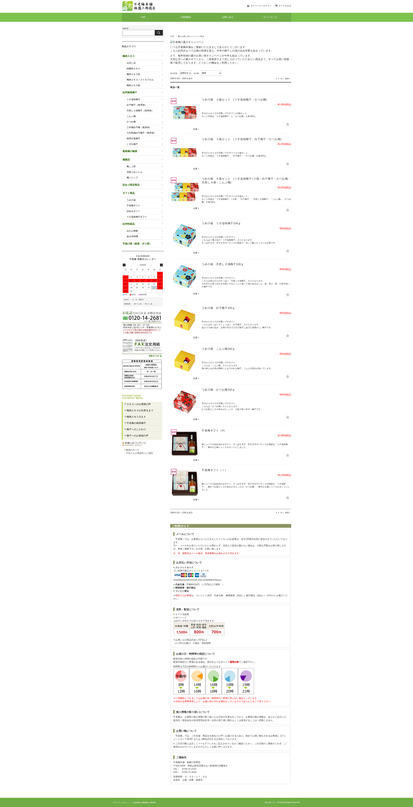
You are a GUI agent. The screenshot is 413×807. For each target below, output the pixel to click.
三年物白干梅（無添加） (139, 127)
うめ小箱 (131, 200)
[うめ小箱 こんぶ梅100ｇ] (184, 361)
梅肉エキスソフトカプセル (140, 80)
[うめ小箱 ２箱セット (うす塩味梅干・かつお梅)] (184, 112)
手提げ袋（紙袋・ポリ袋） (137, 243)
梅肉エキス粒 (133, 74)
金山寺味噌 (132, 236)
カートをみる (285, 6)
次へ (282, 78)
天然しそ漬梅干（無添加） (140, 110)
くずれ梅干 (132, 144)
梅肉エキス (129, 56)
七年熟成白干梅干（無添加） (141, 133)
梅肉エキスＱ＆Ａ (136, 416)
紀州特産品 (129, 223)
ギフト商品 (129, 193)
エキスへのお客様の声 (139, 404)
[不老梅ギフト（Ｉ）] (184, 482)
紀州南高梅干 (130, 92)
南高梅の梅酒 (130, 151)
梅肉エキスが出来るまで (140, 410)
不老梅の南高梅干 (136, 423)
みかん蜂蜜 (132, 231)
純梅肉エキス (133, 68)
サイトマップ (270, 17)
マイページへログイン (261, 6)
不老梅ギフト (133, 205)
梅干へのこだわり (136, 429)
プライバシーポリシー (121, 802)
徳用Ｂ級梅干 (133, 138)
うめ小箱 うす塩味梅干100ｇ (221, 223)
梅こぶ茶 (131, 166)
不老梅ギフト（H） (214, 430)
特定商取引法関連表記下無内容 (144, 802)
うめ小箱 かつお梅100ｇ (218, 389)
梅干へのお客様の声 (137, 435)
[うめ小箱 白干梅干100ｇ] (184, 320)
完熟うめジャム (134, 172)
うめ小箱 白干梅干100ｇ (218, 307)
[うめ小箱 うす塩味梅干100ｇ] (184, 236)
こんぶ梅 (131, 116)
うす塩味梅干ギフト (137, 217)
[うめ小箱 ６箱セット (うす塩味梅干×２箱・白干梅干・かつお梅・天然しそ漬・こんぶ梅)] (184, 191)
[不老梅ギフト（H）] (184, 443)
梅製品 (126, 159)
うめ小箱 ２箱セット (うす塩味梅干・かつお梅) (234, 99)
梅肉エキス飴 (133, 85)
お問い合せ (227, 17)
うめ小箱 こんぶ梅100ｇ (218, 348)
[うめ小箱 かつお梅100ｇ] (184, 402)
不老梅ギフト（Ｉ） (215, 470)
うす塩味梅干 (133, 99)
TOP (143, 17)
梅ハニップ (132, 177)
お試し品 (131, 63)
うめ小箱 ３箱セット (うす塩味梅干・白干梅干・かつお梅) (242, 139)
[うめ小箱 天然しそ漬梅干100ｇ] (184, 276)
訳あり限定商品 (131, 184)
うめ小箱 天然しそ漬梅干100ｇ (223, 264)
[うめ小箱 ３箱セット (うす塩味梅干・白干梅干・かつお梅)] (184, 151)
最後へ (288, 78)
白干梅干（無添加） (137, 105)
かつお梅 (131, 122)
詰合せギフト (133, 211)
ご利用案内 (185, 17)
